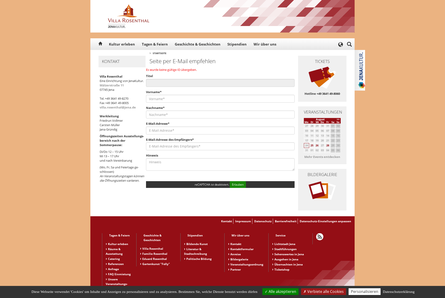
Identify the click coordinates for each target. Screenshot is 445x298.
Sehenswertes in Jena (289, 254)
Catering (114, 259)
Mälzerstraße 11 (112, 85)
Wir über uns (265, 44)
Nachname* (155, 107)
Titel (149, 76)
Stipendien (237, 44)
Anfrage (113, 269)
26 (317, 145)
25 (312, 145)
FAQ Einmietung (119, 274)
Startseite (159, 53)
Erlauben (238, 185)
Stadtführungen (285, 249)
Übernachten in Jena (288, 264)
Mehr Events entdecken (322, 157)
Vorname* (154, 92)
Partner (235, 270)
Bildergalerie (239, 259)
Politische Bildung (199, 259)
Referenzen (116, 264)
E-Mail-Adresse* (157, 123)
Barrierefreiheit (285, 221)
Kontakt (226, 221)
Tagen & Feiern (155, 44)
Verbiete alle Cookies (325, 291)
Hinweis (152, 155)
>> (338, 119)
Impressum (243, 221)
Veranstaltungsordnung (246, 264)
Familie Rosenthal (154, 254)
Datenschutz (263, 221)
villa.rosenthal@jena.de (118, 107)
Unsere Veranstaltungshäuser (117, 284)
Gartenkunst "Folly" (156, 264)
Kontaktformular (242, 249)
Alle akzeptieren (282, 291)
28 (327, 145)
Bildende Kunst (197, 244)
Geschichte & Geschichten (197, 44)
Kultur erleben (122, 44)
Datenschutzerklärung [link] (399, 292)
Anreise (235, 254)
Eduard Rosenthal (154, 259)
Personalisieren (364, 291)
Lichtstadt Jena (284, 244)
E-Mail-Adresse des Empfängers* (170, 139)
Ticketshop (281, 270)
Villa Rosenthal (152, 249)
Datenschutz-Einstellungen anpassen (325, 221)
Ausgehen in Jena (286, 259)
